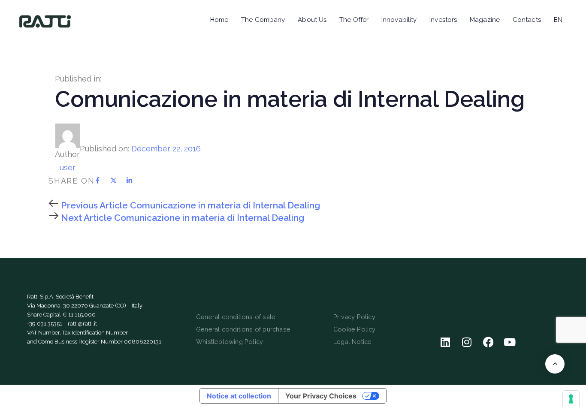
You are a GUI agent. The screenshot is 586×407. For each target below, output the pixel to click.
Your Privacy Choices (320, 396)
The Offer (354, 20)
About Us (312, 20)
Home (219, 20)
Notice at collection (239, 396)
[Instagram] (466, 342)
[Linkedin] (445, 342)
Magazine (485, 20)
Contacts (527, 20)
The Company (263, 20)
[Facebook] (488, 342)
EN (558, 20)
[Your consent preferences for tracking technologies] (571, 399)
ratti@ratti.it (82, 323)
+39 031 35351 (44, 323)
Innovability (399, 20)
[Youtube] (509, 342)
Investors (443, 20)
